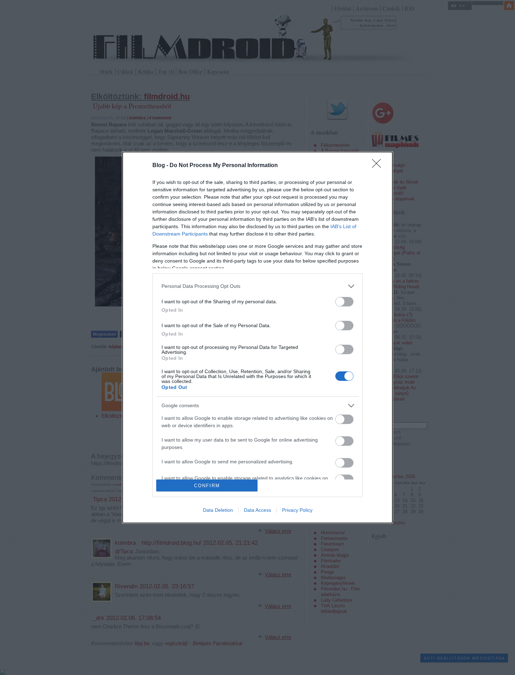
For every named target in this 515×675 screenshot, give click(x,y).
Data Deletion (218, 510)
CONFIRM (207, 485)
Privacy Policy (297, 510)
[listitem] (257, 286)
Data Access (257, 510)
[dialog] (257, 337)
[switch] (344, 301)
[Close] (378, 165)
